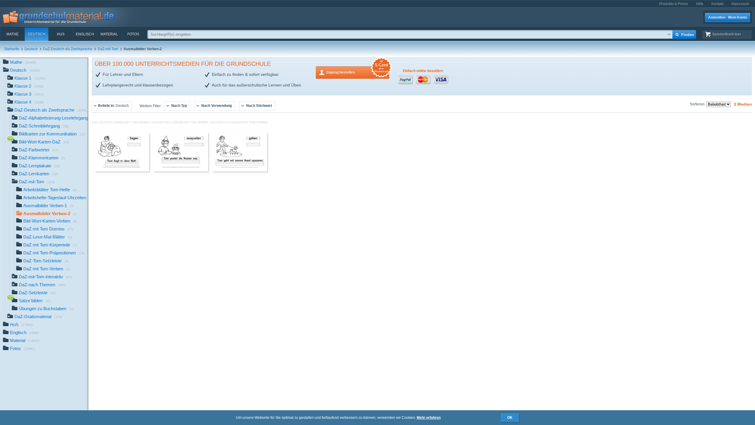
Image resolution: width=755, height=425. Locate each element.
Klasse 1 (29, 78)
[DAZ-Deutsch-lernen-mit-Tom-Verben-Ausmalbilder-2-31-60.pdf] (180, 170)
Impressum (740, 4)
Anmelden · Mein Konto (727, 17)
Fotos (133, 34)
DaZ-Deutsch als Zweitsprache (67, 49)
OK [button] (510, 418)
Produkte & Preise (673, 4)
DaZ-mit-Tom (108, 49)
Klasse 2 (29, 86)
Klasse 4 (29, 101)
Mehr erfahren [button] (429, 418)
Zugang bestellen (357, 70)
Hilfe (699, 4)
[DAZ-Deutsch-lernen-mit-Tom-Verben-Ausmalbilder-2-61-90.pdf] (239, 170)
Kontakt (717, 4)
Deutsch (36, 34)
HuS (61, 34)
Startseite (11, 49)
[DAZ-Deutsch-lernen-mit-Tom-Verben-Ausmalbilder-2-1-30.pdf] (121, 170)
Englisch (85, 34)
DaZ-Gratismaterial (38, 316)
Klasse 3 (29, 94)
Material (109, 34)
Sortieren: (698, 104)
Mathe (12, 34)
